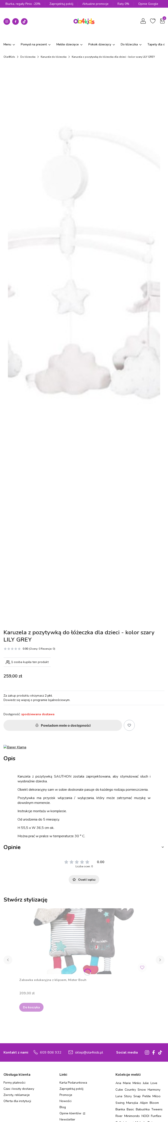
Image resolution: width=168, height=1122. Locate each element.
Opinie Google (148, 4)
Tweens (157, 1109)
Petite (146, 1096)
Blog (63, 1107)
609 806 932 (50, 1052)
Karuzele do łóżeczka (53, 57)
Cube (119, 1089)
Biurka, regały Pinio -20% (22, 4)
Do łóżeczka (27, 57)
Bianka (120, 1109)
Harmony (154, 1089)
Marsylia (132, 1102)
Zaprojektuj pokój (61, 4)
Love (153, 1083)
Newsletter (67, 1119)
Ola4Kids (9, 57)
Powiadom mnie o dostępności (66, 725)
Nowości (66, 1101)
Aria (118, 1083)
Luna (119, 1096)
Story (128, 1096)
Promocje (66, 1095)
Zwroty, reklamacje (17, 1095)
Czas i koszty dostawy (19, 1089)
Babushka (143, 1109)
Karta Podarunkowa (73, 1083)
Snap (137, 1096)
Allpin (144, 1102)
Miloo (156, 1096)
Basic (130, 1109)
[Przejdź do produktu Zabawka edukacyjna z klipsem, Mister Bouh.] (84, 941)
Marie (127, 1083)
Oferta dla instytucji (17, 1101)
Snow (142, 1089)
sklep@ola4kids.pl (89, 1052)
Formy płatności (14, 1083)
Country (130, 1089)
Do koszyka (31, 1007)
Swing (120, 1102)
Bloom (154, 1102)
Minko (137, 1083)
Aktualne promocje (95, 4)
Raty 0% (123, 4)
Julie (146, 1083)
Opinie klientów (71, 1113)
